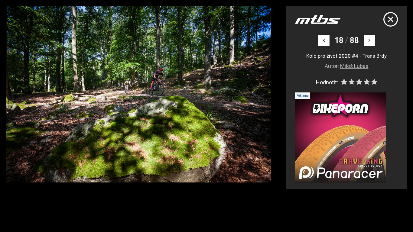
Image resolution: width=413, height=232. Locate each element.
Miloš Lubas (354, 66)
